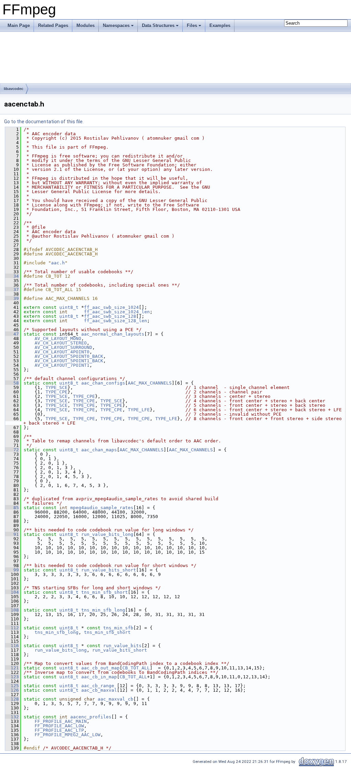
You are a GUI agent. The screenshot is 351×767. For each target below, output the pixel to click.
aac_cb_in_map (99, 676)
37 (12, 289)
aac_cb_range (97, 685)
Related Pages (53, 25)
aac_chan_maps (99, 449)
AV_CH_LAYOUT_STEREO (61, 342)
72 (12, 449)
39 (12, 298)
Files (192, 25)
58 (12, 383)
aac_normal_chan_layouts (112, 334)
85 (12, 507)
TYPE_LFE (139, 409)
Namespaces (116, 25)
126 (12, 690)
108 (12, 610)
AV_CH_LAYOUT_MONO (58, 338)
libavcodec (13, 89)
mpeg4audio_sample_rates (101, 507)
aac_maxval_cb (115, 699)
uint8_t (68, 307)
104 (12, 592)
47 (12, 334)
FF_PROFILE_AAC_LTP (59, 730)
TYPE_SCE (57, 387)
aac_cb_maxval (99, 690)
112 (12, 627)
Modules (85, 25)
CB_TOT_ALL (136, 667)
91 (12, 534)
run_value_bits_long (107, 534)
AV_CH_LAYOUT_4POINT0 (62, 351)
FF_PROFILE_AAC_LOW (59, 725)
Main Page (19, 25)
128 (12, 699)
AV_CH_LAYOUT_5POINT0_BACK (69, 356)
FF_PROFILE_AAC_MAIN (61, 721)
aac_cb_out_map (100, 667)
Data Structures (158, 25)
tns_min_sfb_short (104, 592)
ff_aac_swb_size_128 (110, 316)
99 (12, 570)
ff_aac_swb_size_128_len (115, 320)
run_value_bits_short (108, 570)
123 (12, 676)
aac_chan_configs (103, 383)
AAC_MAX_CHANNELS (150, 383)
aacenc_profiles (90, 716)
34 (12, 276)
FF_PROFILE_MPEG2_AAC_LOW (67, 734)
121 (12, 667)
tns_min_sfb (118, 627)
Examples (219, 25)
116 (12, 645)
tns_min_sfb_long (103, 610)
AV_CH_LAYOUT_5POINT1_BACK (69, 360)
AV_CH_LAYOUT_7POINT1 (62, 365)
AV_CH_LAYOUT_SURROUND (63, 347)
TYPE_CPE (57, 391)
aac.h (58, 262)
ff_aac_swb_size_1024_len (117, 311)
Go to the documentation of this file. (44, 121)
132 (12, 716)
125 (12, 685)
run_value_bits (122, 645)
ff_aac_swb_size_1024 (111, 307)
